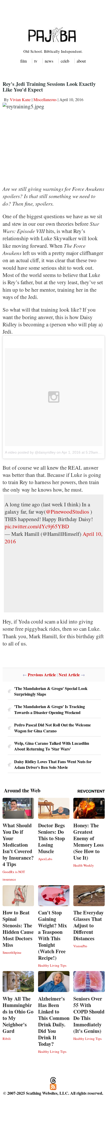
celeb (65, 60)
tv (35, 60)
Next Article (69, 675)
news (49, 60)
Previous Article (42, 675)
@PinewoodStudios (67, 511)
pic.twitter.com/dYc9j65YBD (37, 526)
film (23, 60)
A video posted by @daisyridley (30, 452)
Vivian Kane (20, 99)
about (81, 60)
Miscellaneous (45, 99)
